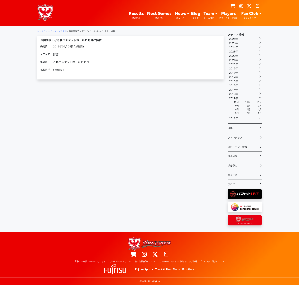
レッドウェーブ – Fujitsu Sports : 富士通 (45, 12)
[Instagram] (241, 6)
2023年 (233, 51)
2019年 (233, 68)
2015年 (233, 85)
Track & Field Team (167, 269)
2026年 (233, 39)
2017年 (233, 77)
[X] (249, 6)
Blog (195, 15)
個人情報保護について (145, 261)
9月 (237, 105)
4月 (260, 109)
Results (136, 15)
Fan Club (249, 15)
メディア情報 (236, 34)
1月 (260, 113)
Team (208, 15)
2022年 (233, 55)
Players (228, 15)
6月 (237, 109)
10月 (259, 102)
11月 (247, 102)
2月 (248, 113)
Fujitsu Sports (144, 269)
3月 (237, 113)
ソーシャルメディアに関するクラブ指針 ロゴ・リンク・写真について (192, 261)
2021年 (233, 60)
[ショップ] (232, 6)
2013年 (233, 94)
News (180, 15)
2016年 (233, 81)
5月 (248, 109)
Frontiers (188, 269)
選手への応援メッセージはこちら (90, 261)
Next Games (159, 15)
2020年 (233, 64)
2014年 (233, 89)
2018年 (233, 72)
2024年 (233, 47)
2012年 (233, 98)
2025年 (233, 43)
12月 (236, 102)
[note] (257, 6)
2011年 (233, 118)
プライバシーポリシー (120, 261)
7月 (260, 105)
